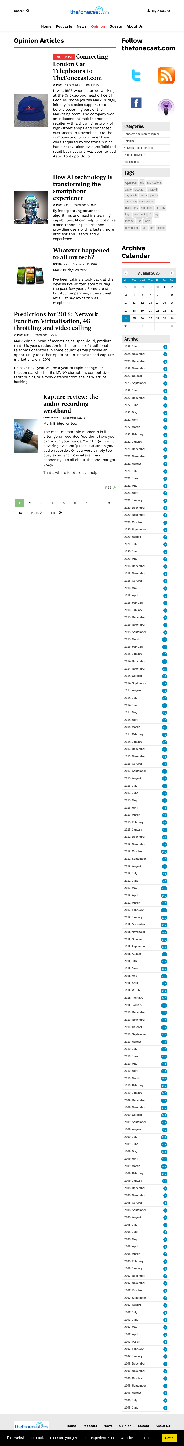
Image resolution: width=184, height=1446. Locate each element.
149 (164, 1115)
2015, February (134, 646)
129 (164, 917)
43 (164, 698)
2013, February (134, 822)
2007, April (131, 1334)
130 (164, 939)
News (82, 26)
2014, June (131, 705)
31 (164, 691)
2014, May (130, 712)
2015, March (132, 639)
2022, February (134, 434)
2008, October (133, 1202)
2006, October (133, 1378)
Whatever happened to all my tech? (81, 254)
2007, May (130, 1327)
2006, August (132, 1392)
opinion (131, 182)
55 (164, 720)
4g (156, 214)
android (152, 189)
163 (164, 1166)
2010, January (133, 1092)
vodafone (147, 207)
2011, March (132, 990)
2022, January (133, 441)
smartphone (146, 201)
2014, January (133, 741)
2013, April (131, 807)
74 (164, 808)
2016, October (133, 580)
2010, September (135, 1034)
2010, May (130, 1063)
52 (164, 713)
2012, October (133, 851)
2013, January (133, 829)
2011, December (134, 924)
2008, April (131, 1246)
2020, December (134, 507)
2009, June (131, 1144)
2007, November (134, 1283)
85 (164, 742)
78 (164, 735)
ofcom (161, 227)
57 (164, 778)
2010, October (133, 1027)
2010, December (134, 1012)
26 (164, 654)
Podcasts (64, 26)
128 (164, 1056)
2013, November (134, 756)
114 (164, 1064)
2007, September (135, 1297)
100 (164, 895)
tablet (148, 221)
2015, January (133, 653)
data (144, 227)
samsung (131, 201)
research (139, 189)
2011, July (130, 961)
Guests (116, 26)
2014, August (132, 690)
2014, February (134, 734)
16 (164, 639)
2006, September (135, 1385)
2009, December (134, 1100)
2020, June (131, 551)
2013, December (134, 749)
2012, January (133, 917)
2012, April (131, 895)
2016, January (133, 610)
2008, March (132, 1253)
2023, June (131, 390)
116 (164, 1005)
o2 (150, 214)
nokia (143, 195)
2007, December (134, 1275)
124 (164, 961)
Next (35, 512)
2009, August (132, 1129)
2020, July (130, 544)
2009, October (133, 1114)
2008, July (130, 1224)
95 (164, 830)
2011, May (130, 976)
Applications (131, 161)
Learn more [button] (145, 1438)
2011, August (132, 954)
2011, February (133, 997)
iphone (129, 221)
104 (164, 1078)
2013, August (132, 778)
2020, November (134, 514)
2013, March (132, 814)
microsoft (139, 214)
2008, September (135, 1210)
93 (164, 1130)
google (153, 195)
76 (164, 771)
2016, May (130, 588)
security (160, 207)
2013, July (130, 785)
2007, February (134, 1349)
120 (164, 969)
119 (164, 947)
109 (164, 932)
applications (154, 182)
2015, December (134, 617)
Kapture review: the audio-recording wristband (70, 403)
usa (139, 221)
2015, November (134, 624)
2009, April (131, 1158)
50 (164, 705)
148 (164, 1122)
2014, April (131, 719)
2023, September (135, 383)
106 (164, 925)
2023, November (134, 368)
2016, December (134, 566)
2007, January (133, 1356)
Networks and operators (138, 147)
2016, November (134, 573)
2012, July (130, 873)
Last (54, 512)
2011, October (133, 939)
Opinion (98, 26)
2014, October (133, 675)
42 (164, 683)
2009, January (133, 1180)
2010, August (132, 1041)
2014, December (134, 661)
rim (152, 227)
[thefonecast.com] (89, 10)
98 (164, 859)
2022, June (131, 405)
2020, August (132, 536)
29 (164, 1181)
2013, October (133, 763)
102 (164, 851)
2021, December (134, 449)
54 (164, 676)
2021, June (131, 478)
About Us (135, 26)
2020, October (133, 522)
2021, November (134, 456)
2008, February (134, 1261)
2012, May (130, 888)
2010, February (134, 1085)
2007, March (132, 1341)
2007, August (132, 1305)
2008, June (131, 1231)
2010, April (131, 1070)
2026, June (131, 346)
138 (164, 998)
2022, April (131, 419)
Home (46, 26)
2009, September (135, 1122)
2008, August (132, 1217)
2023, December (134, 361)
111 (164, 1042)
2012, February (134, 910)
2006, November (134, 1371)
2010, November (134, 1019)
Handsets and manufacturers (141, 134)
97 (164, 822)
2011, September (135, 946)
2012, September (135, 858)
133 (164, 888)
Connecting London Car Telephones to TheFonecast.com (80, 67)
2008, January (133, 1268)
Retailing (129, 141)
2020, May (130, 558)
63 (164, 727)
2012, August (132, 866)
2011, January (133, 1005)
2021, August (132, 463)
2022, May (130, 412)
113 (164, 910)
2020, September (135, 529)
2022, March (132, 427)
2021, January (133, 500)
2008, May (130, 1239)
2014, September (135, 683)
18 (164, 647)
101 (164, 991)
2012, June (131, 880)
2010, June (131, 1056)
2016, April (131, 595)
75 (164, 786)
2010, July (130, 1048)
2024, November (134, 354)
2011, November (134, 932)
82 (164, 983)
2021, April (131, 492)
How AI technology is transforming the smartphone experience (82, 187)
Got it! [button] (170, 1438)
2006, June (131, 1407)
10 (20, 512)
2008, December (134, 1188)
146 (164, 1108)
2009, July (130, 1136)
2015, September (135, 632)
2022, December (134, 398)
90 (164, 954)
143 (164, 1093)
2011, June (131, 968)
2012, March (132, 902)
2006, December (134, 1363)
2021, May (130, 485)
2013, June (131, 793)
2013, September (135, 771)
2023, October (133, 376)
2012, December (134, 836)
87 (164, 844)
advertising (132, 227)
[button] (22, 11)
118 (164, 1012)
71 (164, 764)
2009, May (130, 1151)
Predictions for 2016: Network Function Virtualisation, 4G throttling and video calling (56, 321)
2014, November (134, 668)
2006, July (130, 1400)
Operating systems (135, 154)
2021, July (130, 471)
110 (164, 903)
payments (131, 195)
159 (164, 1137)
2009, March (132, 1166)
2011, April (131, 983)
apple (128, 189)
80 (164, 881)
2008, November (134, 1195)
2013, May (130, 800)
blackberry (131, 207)
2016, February (134, 602)
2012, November (134, 844)
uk (142, 182)
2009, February (134, 1173)
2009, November (134, 1107)
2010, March (132, 1078)
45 (164, 669)
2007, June (131, 1319)
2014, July (130, 697)
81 (164, 837)
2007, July (130, 1312)
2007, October (133, 1290)
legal (128, 214)
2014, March (132, 727)
